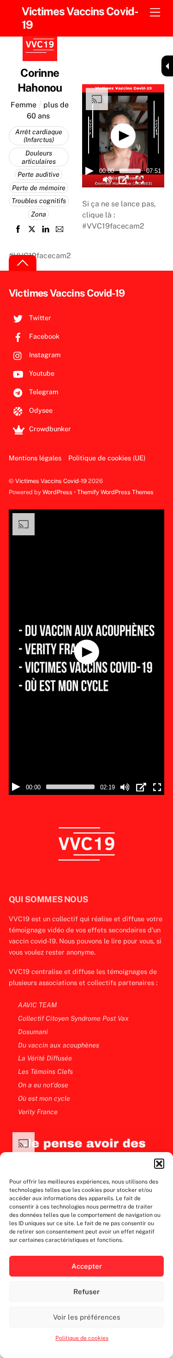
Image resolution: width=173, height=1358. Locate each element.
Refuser (86, 1292)
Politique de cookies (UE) (106, 458)
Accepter (87, 1266)
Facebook (43, 336)
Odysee (40, 410)
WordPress (57, 492)
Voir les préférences (86, 1317)
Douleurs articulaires (39, 157)
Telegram (42, 392)
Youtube (40, 373)
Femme (23, 104)
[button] (159, 1163)
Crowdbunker (49, 429)
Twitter (39, 318)
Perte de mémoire (39, 188)
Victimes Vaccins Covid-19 (51, 480)
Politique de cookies (81, 1338)
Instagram (43, 355)
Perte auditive (39, 174)
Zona (38, 214)
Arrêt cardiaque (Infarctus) (38, 136)
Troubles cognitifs (39, 201)
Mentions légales (35, 458)
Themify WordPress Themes (115, 492)
